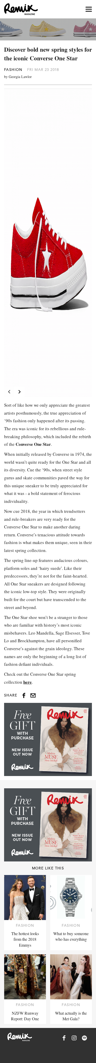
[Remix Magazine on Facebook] (64, 1037)
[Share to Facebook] (23, 695)
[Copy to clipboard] (33, 695)
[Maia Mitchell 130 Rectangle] (48, 739)
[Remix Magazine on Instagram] (74, 1037)
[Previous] (9, 392)
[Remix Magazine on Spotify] (84, 1037)
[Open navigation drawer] (88, 9)
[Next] (19, 392)
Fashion (13, 69)
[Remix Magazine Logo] (21, 9)
